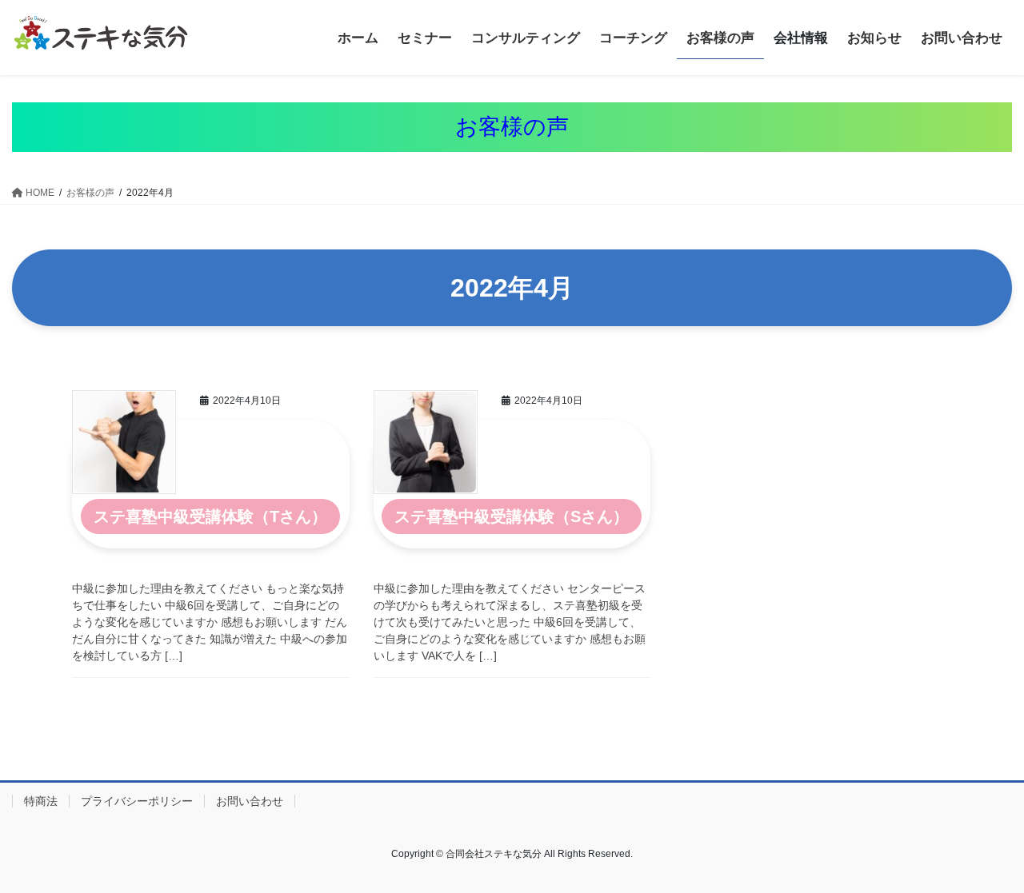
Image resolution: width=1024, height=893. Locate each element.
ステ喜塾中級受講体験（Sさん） (511, 516)
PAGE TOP (984, 853)
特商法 (41, 801)
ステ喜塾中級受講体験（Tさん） (210, 516)
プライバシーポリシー (137, 801)
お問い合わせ (249, 801)
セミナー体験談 (302, 418)
